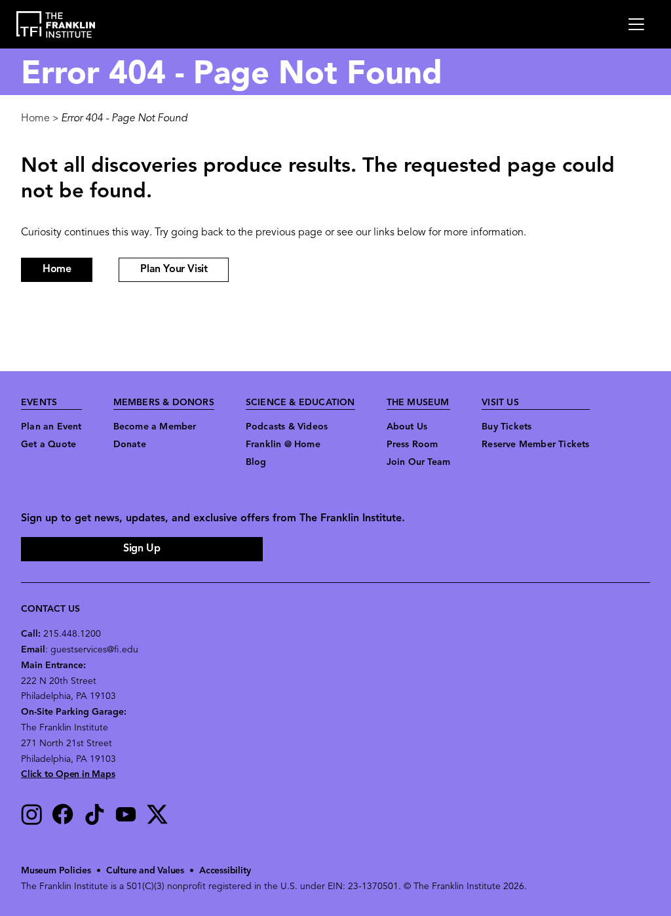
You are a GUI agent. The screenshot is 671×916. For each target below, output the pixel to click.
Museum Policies (56, 871)
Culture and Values (145, 871)
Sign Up (141, 549)
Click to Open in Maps (68, 775)
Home (35, 118)
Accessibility (224, 871)
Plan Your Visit (173, 269)
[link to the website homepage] (56, 24)
